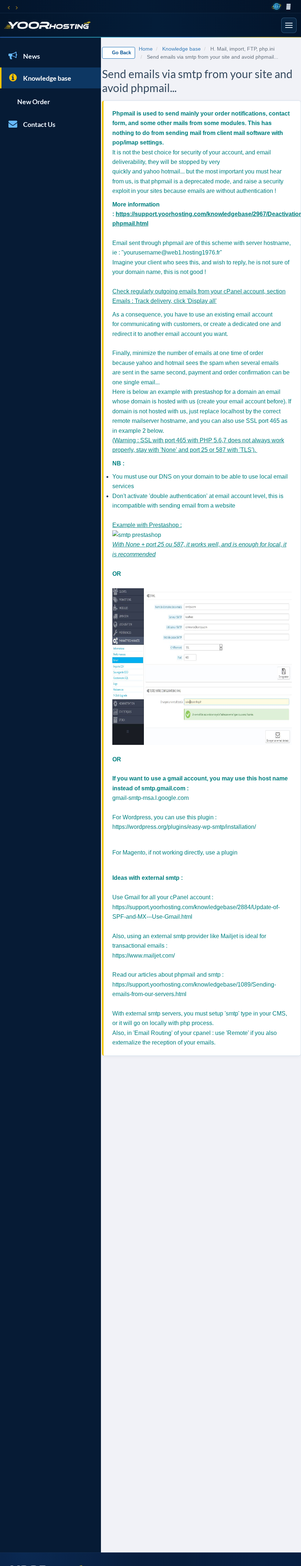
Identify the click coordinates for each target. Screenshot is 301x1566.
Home (146, 49)
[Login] (288, 6)
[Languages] (276, 6)
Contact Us (38, 124)
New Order (32, 102)
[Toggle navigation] (289, 25)
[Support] (295, 7)
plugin (229, 852)
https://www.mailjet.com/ (143, 955)
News (30, 56)
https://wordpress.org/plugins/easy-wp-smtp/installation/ (184, 827)
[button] (8, 6)
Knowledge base (46, 78)
